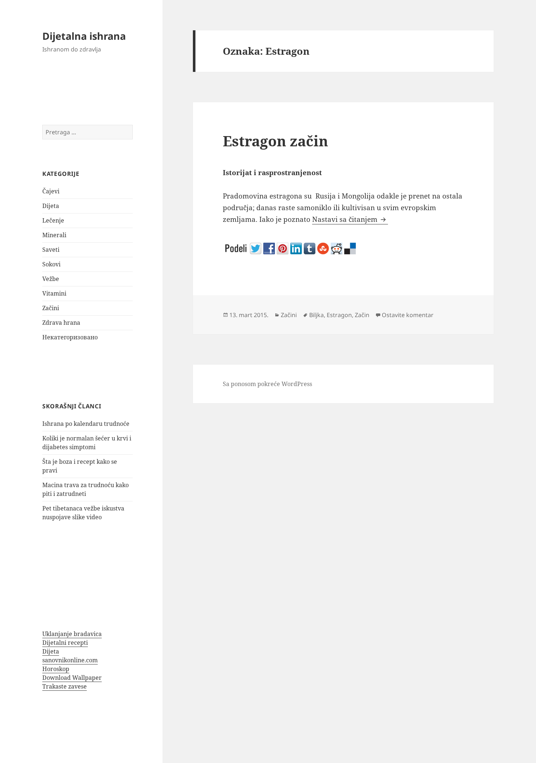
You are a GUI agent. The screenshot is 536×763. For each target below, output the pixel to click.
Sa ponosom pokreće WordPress (267, 384)
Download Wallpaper (72, 678)
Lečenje (53, 220)
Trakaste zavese (64, 686)
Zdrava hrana (61, 323)
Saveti (50, 250)
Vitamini (54, 293)
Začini (50, 308)
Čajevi (50, 191)
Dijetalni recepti (65, 643)
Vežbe (50, 279)
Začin (362, 315)
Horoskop (55, 669)
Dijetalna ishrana (84, 36)
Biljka (316, 315)
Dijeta (50, 206)
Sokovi (51, 264)
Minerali (54, 235)
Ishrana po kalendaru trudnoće (85, 424)
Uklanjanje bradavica (72, 634)
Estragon (339, 315)
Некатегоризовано (70, 337)
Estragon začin (275, 140)
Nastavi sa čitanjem (350, 219)
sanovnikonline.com (70, 660)
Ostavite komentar (408, 315)
